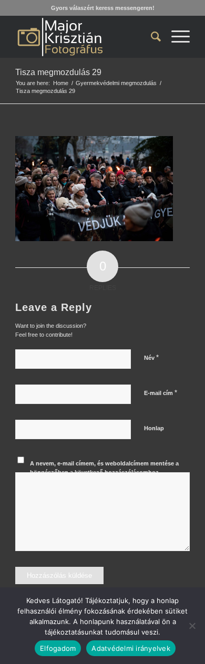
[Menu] (175, 37)
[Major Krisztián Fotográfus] (85, 37)
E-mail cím (160, 393)
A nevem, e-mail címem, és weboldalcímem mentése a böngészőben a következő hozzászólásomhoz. (104, 467)
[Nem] (192, 625)
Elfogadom (58, 648)
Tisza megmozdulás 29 (58, 72)
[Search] (150, 37)
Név (151, 357)
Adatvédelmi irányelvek (130, 648)
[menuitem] (150, 37)
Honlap (154, 428)
